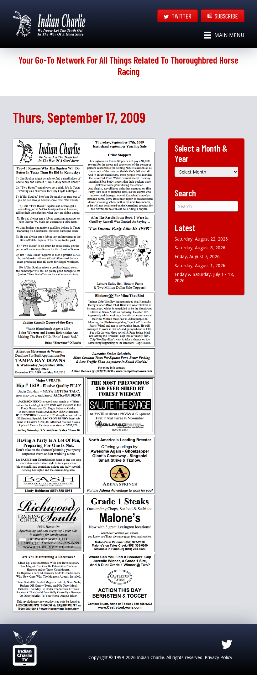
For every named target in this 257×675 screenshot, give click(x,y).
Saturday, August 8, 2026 (200, 248)
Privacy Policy (218, 657)
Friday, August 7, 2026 (197, 256)
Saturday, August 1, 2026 (200, 265)
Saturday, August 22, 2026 (201, 239)
